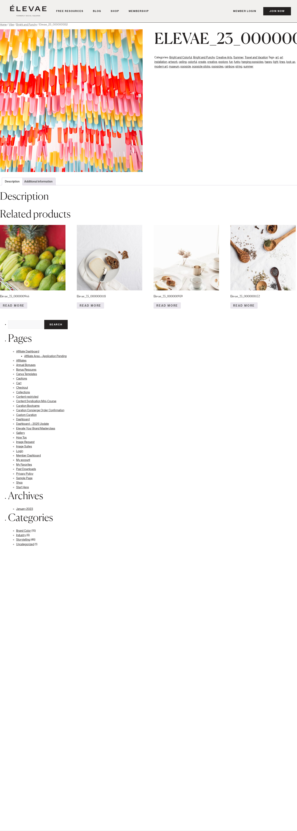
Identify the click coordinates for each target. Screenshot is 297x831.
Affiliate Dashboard (27, 351)
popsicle (185, 66)
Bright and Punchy (26, 24)
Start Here (22, 487)
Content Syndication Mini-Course (36, 401)
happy (268, 61)
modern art (161, 66)
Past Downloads (26, 469)
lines (282, 61)
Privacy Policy (24, 473)
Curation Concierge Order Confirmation (40, 410)
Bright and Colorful (180, 57)
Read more (13, 305)
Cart (18, 383)
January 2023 (24, 508)
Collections (23, 392)
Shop (115, 11)
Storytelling (23, 539)
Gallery (20, 432)
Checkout (22, 387)
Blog (97, 11)
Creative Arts (224, 57)
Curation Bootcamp (28, 405)
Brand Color (23, 530)
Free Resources (69, 11)
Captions (21, 378)
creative (212, 61)
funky (237, 61)
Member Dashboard (28, 455)
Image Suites (24, 446)
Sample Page (24, 478)
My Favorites (24, 464)
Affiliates (21, 360)
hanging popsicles (252, 61)
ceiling (183, 61)
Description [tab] (12, 181)
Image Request (25, 442)
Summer (238, 57)
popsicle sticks (201, 66)
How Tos (21, 437)
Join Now (277, 11)
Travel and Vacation (256, 57)
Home (3, 24)
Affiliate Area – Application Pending (45, 356)
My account (23, 460)
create (202, 61)
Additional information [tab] (38, 181)
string (238, 66)
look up (290, 61)
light (275, 61)
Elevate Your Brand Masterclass (35, 428)
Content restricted (27, 396)
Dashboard (23, 419)
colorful (192, 61)
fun (231, 61)
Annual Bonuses (26, 365)
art (277, 57)
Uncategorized (25, 544)
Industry (21, 535)
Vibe (11, 24)
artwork (173, 61)
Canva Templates (26, 374)
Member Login (244, 11)
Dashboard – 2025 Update (32, 423)
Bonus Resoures (26, 369)
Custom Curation (26, 415)
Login (19, 451)
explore (223, 61)
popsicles (217, 66)
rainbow (229, 66)
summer (248, 66)
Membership (139, 11)
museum (174, 66)
